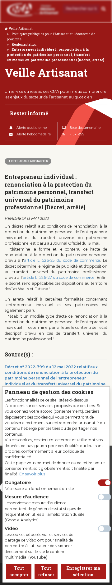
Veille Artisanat (21, 28)
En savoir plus (32, 474)
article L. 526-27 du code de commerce (59, 277)
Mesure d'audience (27, 497)
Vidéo (11, 528)
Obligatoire (18, 482)
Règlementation (24, 44)
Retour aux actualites (29, 161)
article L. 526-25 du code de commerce (62, 260)
